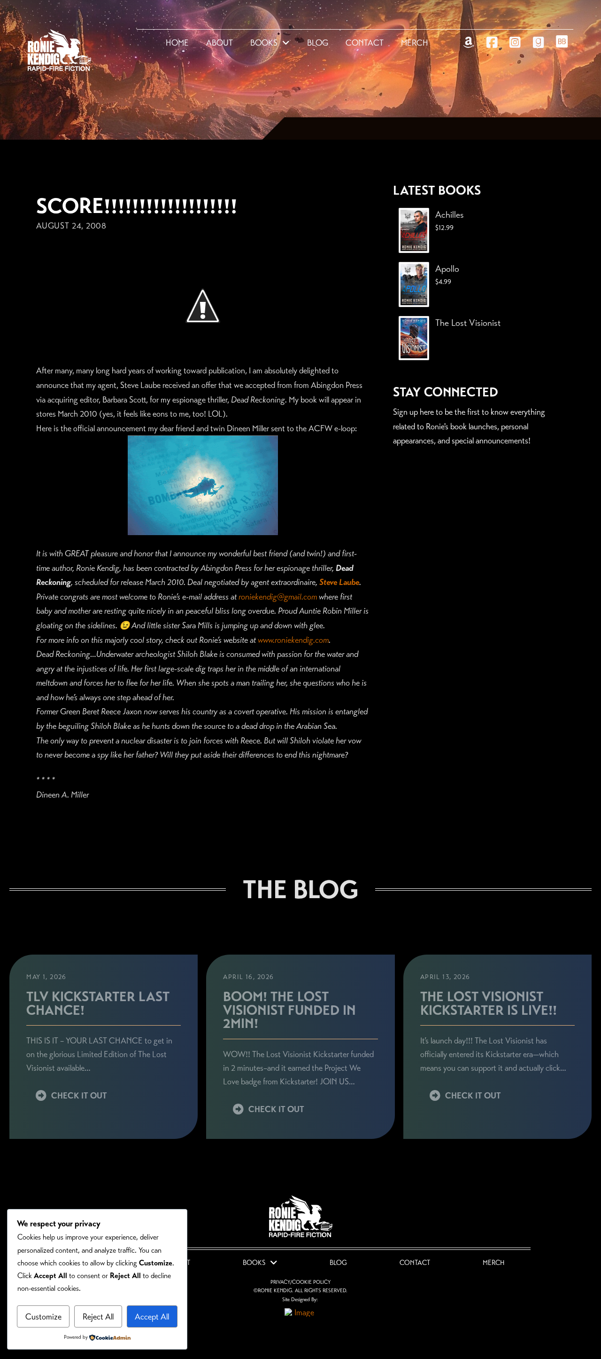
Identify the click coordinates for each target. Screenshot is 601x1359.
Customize (43, 1317)
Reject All (98, 1317)
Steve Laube (339, 582)
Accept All (152, 1317)
